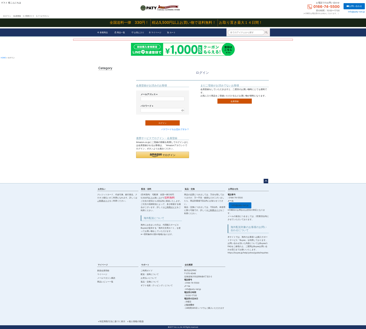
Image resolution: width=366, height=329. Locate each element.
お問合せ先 (233, 189)
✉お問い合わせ (354, 6)
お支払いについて (149, 278)
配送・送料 (146, 189)
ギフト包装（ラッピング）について (157, 285)
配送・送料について (150, 274)
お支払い (102, 189)
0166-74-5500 (326, 6)
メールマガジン (43, 16)
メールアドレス (149, 94)
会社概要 (189, 264)
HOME (3, 58)
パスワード (147, 106)
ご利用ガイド (29, 16)
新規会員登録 (103, 270)
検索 (266, 33)
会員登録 (17, 16)
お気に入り (139, 32)
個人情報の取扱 (136, 321)
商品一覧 (121, 32)
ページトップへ (266, 181)
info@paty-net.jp (356, 11)
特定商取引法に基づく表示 (112, 321)
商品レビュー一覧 (105, 281)
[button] (162, 155)
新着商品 (104, 32)
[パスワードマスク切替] (182, 110)
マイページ (156, 32)
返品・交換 (190, 189)
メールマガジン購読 (106, 278)
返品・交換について (150, 281)
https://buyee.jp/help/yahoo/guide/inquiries (248, 252)
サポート (145, 264)
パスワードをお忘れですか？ (175, 129)
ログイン (7, 16)
